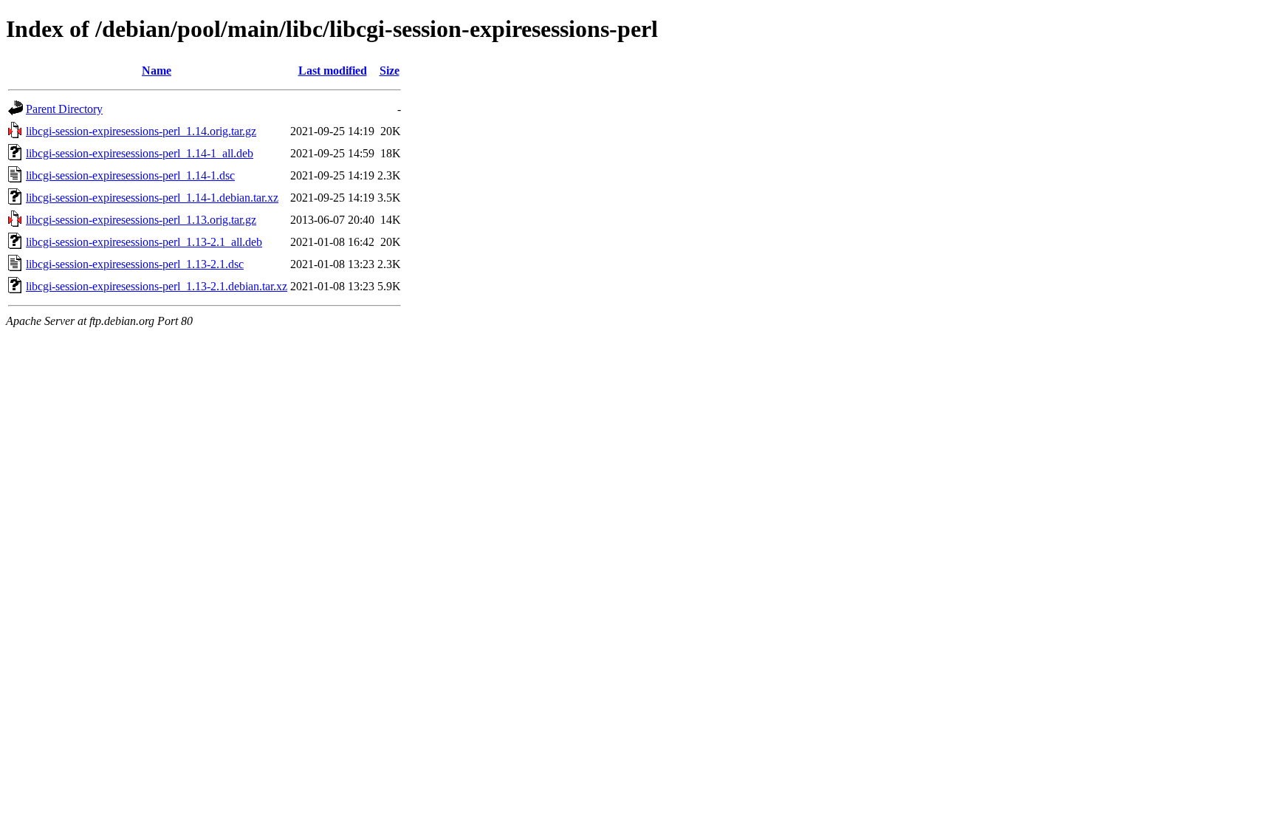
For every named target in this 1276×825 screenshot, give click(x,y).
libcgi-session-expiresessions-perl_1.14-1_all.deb (139, 153)
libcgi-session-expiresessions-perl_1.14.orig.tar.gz (141, 131)
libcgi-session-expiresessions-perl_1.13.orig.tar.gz (141, 219)
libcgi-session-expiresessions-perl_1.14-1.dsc (130, 175)
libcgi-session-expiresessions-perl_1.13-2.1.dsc (135, 264)
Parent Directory (64, 109)
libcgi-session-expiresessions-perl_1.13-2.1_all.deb (144, 242)
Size (389, 70)
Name (156, 70)
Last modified (332, 70)
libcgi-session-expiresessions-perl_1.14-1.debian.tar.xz (152, 197)
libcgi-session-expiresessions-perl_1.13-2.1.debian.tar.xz (156, 286)
